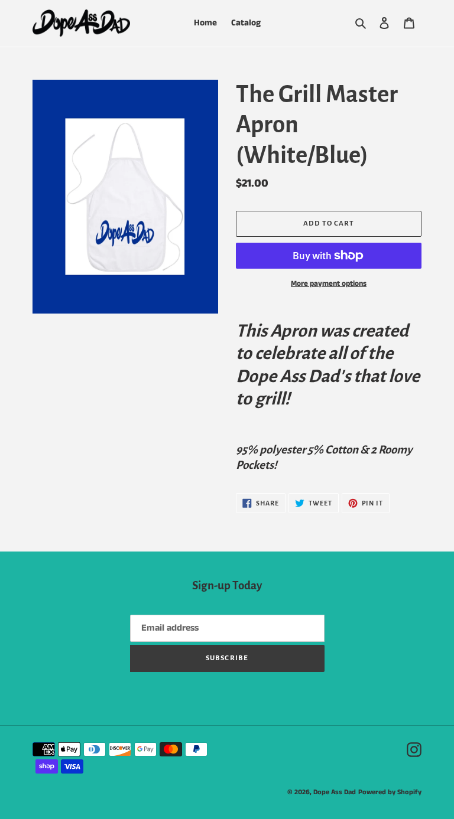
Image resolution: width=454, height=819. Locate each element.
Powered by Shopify (389, 792)
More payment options (329, 283)
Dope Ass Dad (334, 792)
